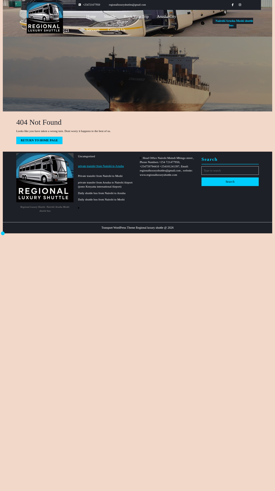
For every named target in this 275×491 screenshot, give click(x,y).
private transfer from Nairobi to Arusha (101, 166)
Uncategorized (86, 156)
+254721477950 (91, 4)
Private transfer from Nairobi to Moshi (100, 175)
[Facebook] (234, 4)
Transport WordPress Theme (118, 227)
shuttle (109, 16)
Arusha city (166, 16)
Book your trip (136, 16)
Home (91, 16)
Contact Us (116, 29)
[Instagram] (241, 4)
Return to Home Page (41, 141)
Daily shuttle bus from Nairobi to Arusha (102, 193)
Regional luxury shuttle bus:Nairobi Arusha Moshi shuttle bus (44, 33)
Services (93, 29)
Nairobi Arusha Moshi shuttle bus (234, 23)
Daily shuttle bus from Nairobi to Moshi (101, 199)
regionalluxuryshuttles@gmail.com (127, 4)
